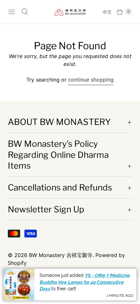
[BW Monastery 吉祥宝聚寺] (70, 12)
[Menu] (11, 12)
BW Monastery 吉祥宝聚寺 (60, 255)
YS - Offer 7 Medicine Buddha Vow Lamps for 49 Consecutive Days (84, 282)
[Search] (24, 12)
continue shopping (91, 79)
